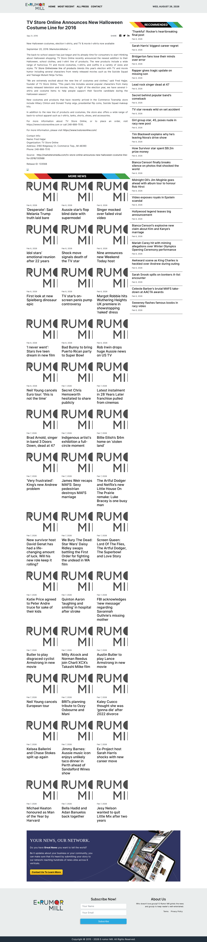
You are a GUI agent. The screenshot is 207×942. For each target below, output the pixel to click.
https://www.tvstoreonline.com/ (80, 130)
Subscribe (103, 921)
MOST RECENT (66, 6)
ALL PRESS (83, 6)
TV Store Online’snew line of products (55, 68)
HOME (51, 6)
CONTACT (96, 6)
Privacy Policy (177, 911)
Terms (166, 911)
